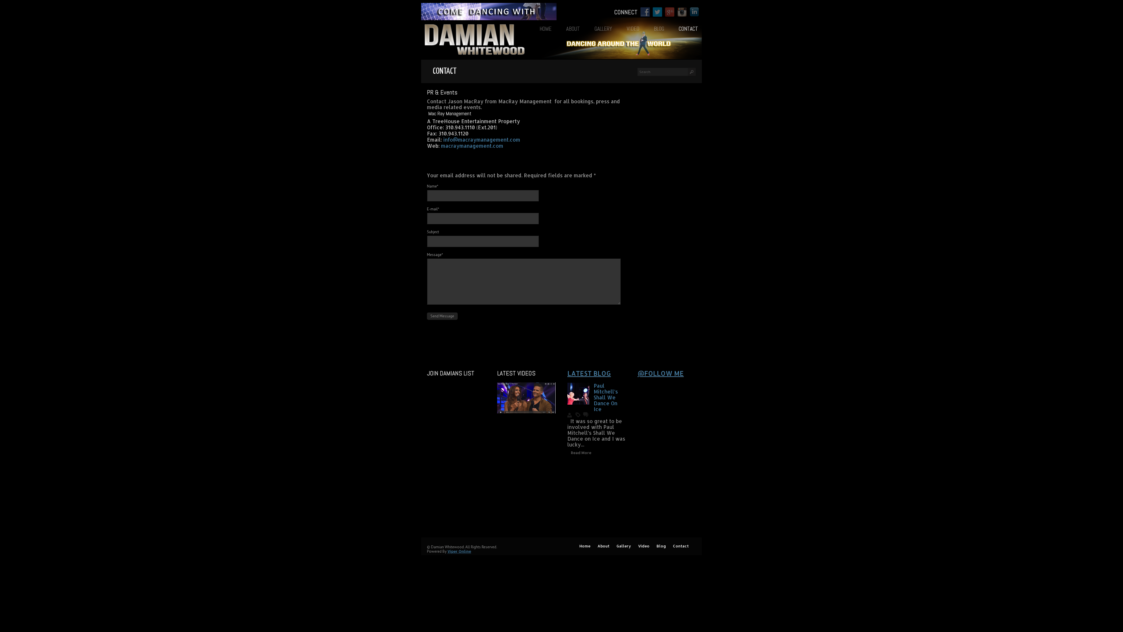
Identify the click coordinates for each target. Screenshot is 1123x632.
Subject (433, 232)
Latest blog (589, 373)
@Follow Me (661, 373)
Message (435, 255)
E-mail (433, 209)
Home (546, 28)
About (573, 28)
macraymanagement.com (472, 145)
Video (633, 28)
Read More (581, 452)
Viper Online (459, 551)
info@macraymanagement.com (481, 139)
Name (432, 186)
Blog (659, 28)
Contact (688, 28)
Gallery (603, 28)
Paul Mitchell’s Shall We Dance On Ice (606, 397)
